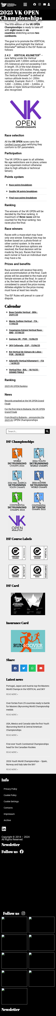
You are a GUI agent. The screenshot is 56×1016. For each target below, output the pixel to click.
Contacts (8, 807)
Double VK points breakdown (23, 191)
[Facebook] (35, 4)
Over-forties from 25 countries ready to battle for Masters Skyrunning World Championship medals (28, 706)
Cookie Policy (10, 795)
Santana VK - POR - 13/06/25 (23, 339)
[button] (26, 185)
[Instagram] (39, 4)
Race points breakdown (20, 185)
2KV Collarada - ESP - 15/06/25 (24, 345)
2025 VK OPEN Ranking (16, 386)
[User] (49, 4)
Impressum (9, 814)
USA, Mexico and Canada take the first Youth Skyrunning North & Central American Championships (27, 726)
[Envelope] (44, 4)
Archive (7, 820)
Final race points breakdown (23, 198)
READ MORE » (12, 694)
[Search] (47, 431)
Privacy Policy (10, 789)
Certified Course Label (15, 144)
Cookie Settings (11, 801)
